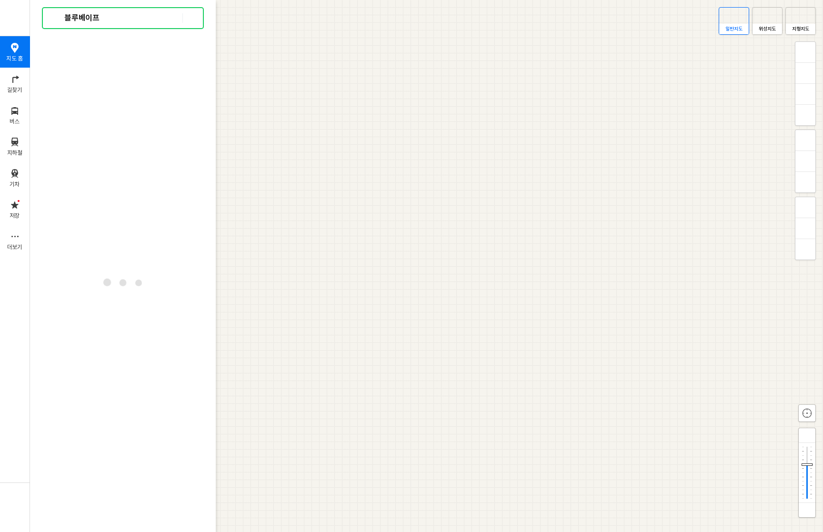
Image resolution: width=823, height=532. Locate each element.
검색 (56, 18)
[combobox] (123, 18)
